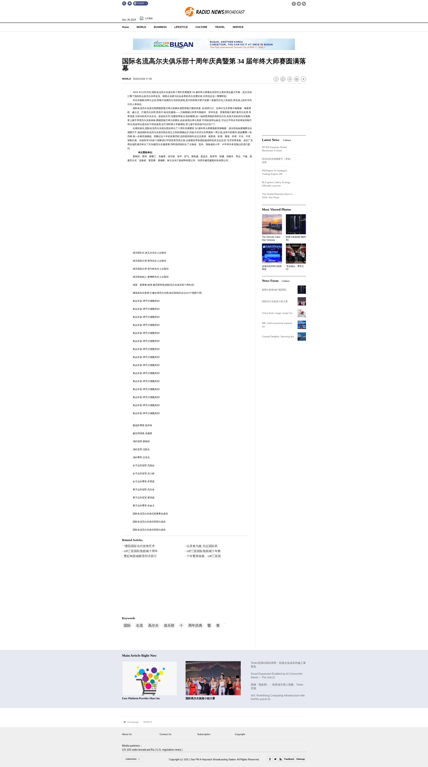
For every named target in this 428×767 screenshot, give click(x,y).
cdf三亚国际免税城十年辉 (204, 551)
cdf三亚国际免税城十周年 (141, 551)
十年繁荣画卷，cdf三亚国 (204, 556)
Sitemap (300, 759)
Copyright (240, 734)
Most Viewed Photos (276, 209)
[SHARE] (276, 79)
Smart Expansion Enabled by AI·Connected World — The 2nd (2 (276, 675)
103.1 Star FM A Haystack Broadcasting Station (210, 759)
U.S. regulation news (168, 749)
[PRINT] (296, 79)
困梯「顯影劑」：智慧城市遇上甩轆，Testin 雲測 (277, 686)
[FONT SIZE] (303, 79)
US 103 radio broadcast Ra (138, 749)
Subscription (203, 734)
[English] (132, 759)
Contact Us (165, 734)
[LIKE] (282, 79)
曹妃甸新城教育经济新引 (140, 556)
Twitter (299, 4)
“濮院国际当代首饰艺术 (139, 546)
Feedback (289, 759)
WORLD (126, 78)
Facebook (294, 4)
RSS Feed (304, 4)
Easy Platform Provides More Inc (141, 698)
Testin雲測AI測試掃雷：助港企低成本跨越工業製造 (278, 664)
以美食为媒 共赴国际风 (202, 546)
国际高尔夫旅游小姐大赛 (200, 698)
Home (125, 27)
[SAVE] (289, 79)
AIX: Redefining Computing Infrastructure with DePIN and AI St (278, 697)
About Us (127, 734)
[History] (130, 3)
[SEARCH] (124, 3)
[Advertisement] (147, 587)
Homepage (133, 722)
